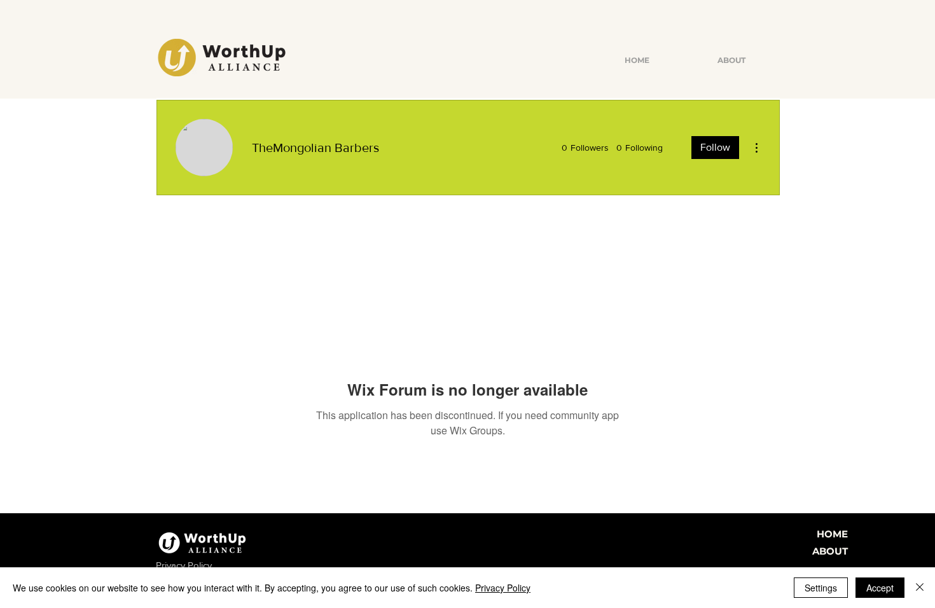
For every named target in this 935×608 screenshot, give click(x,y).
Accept (880, 587)
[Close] (919, 587)
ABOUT (830, 551)
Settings (821, 587)
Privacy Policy (502, 587)
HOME (832, 534)
